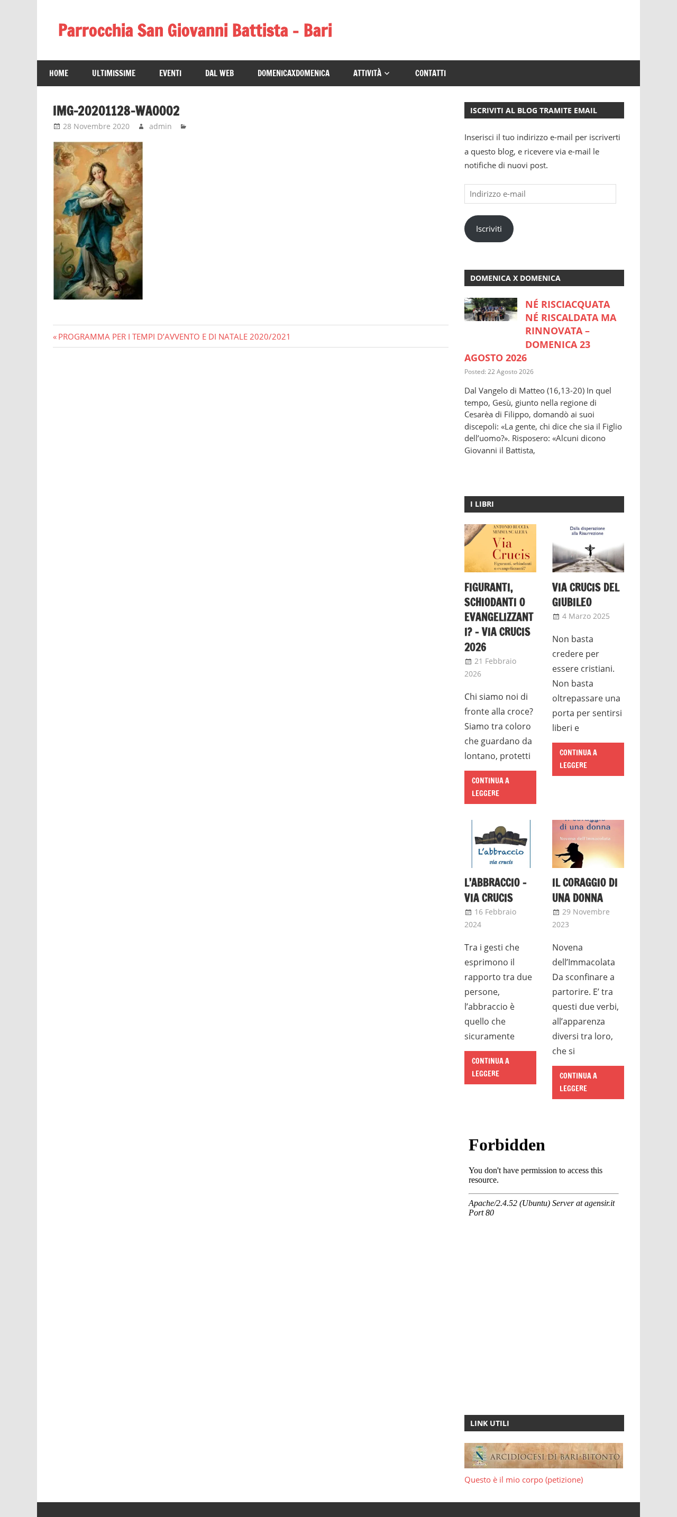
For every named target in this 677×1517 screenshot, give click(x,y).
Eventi (170, 73)
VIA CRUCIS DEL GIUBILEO (585, 595)
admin (160, 126)
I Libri (482, 504)
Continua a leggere (490, 787)
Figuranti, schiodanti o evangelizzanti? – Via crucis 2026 (499, 617)
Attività (367, 73)
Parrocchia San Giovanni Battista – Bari (195, 30)
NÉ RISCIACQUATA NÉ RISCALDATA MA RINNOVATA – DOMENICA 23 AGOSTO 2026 (540, 331)
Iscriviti (489, 228)
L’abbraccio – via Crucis (495, 890)
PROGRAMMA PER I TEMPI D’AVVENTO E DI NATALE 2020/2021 (174, 336)
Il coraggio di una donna (585, 890)
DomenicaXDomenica (294, 73)
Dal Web (219, 73)
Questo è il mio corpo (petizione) (523, 1479)
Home (58, 73)
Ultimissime (113, 73)
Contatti (430, 73)
